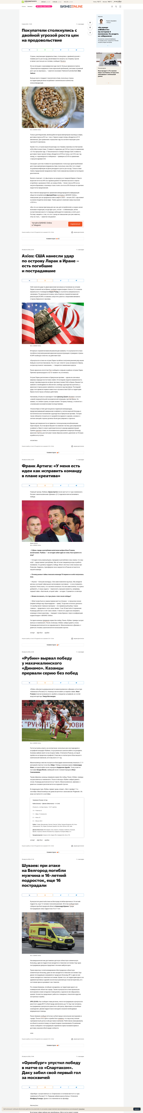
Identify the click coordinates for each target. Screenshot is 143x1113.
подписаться (75, 224)
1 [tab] (107, 45)
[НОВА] (44, 7)
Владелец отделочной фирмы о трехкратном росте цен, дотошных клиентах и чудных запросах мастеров (108, 38)
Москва (105, 1)
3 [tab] (109, 45)
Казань (24, 6)
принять (137, 1109)
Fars (50, 370)
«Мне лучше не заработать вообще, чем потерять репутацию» (108, 30)
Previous (98, 45)
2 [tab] (108, 45)
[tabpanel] (108, 29)
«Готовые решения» (111, 22)
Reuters (63, 61)
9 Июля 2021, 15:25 (27, 24)
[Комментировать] (90, 23)
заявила (61, 1018)
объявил (71, 397)
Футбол (40, 633)
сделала (38, 430)
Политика (33, 440)
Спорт (32, 633)
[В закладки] (90, 28)
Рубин (47, 633)
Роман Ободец (110, 21)
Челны (95, 1)
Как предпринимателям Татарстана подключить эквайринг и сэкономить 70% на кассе (108, 73)
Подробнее (81, 1109)
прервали (46, 620)
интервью (61, 195)
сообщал (43, 1016)
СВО (31, 1033)
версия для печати (79, 232)
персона (100, 16)
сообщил (54, 289)
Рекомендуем (102, 68)
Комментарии (53, 238)
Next (119, 45)
